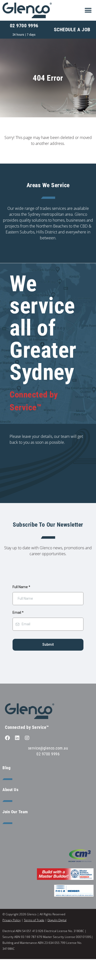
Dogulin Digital (57, 920)
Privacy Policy (11, 920)
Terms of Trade (34, 920)
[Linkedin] (17, 737)
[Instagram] (27, 737)
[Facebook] (7, 737)
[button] (88, 10)
